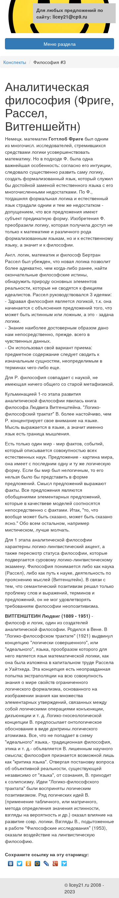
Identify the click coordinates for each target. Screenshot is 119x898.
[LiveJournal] (46, 862)
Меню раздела (60, 43)
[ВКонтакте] (10, 862)
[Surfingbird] (64, 862)
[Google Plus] (55, 862)
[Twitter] (19, 862)
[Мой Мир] (37, 862)
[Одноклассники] (28, 862)
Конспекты (14, 62)
